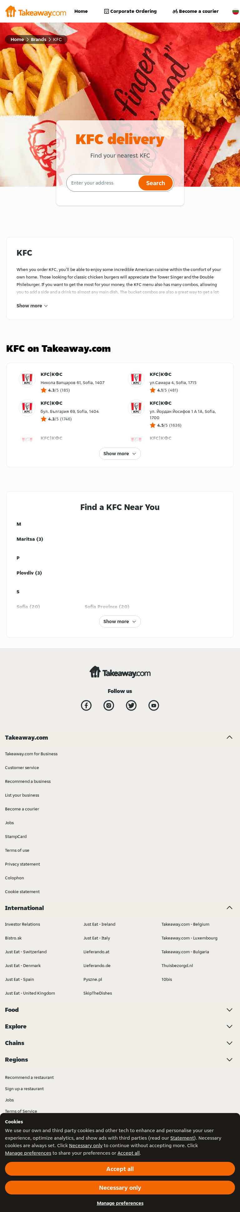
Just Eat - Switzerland (26, 952)
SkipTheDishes (97, 993)
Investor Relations (22, 924)
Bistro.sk (13, 938)
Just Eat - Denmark (23, 965)
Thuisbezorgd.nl (177, 965)
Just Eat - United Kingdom (30, 993)
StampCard (16, 836)
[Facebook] (86, 705)
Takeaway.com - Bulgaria (185, 952)
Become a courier (199, 11)
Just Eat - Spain (19, 979)
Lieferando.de (97, 965)
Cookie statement (22, 891)
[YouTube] (154, 705)
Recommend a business (28, 781)
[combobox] (101, 183)
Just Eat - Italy (96, 938)
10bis (167, 979)
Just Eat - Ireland (99, 924)
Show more (29, 305)
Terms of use (17, 850)
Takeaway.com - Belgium (185, 924)
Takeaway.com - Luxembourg (190, 938)
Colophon (14, 878)
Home (81, 11)
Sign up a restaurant (24, 1088)
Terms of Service (21, 1111)
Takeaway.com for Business (31, 754)
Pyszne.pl (92, 979)
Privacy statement (22, 864)
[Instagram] (108, 705)
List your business (22, 795)
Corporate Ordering (133, 11)
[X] (131, 705)
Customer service (22, 767)
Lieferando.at (96, 952)
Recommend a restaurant (29, 1077)
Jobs (9, 822)
